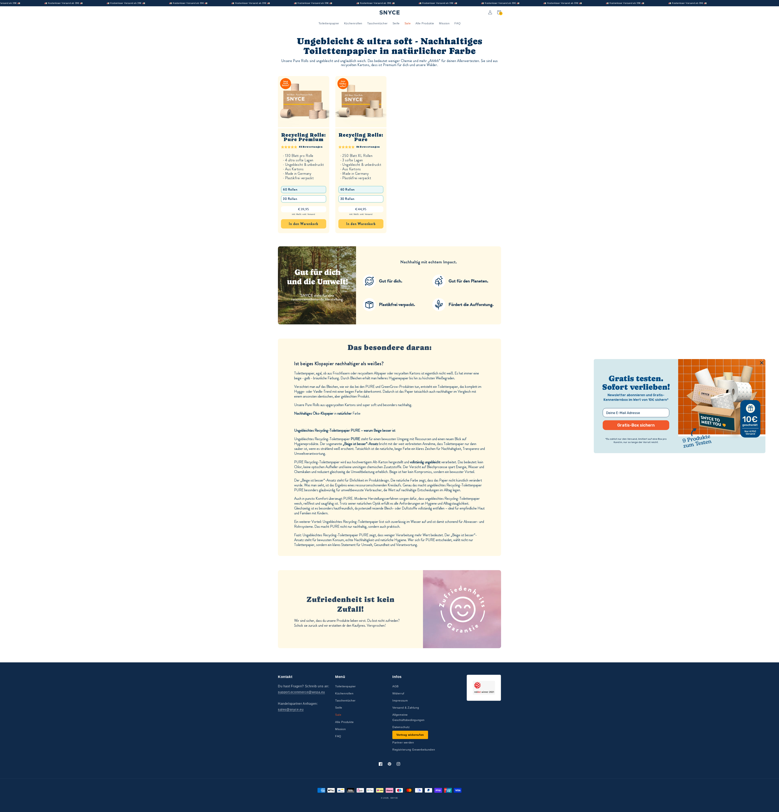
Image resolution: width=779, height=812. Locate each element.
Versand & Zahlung (405, 707)
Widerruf (398, 693)
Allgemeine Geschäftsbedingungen (408, 717)
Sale (338, 714)
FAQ (338, 736)
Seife (338, 707)
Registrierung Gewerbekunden (413, 749)
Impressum (400, 700)
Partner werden (403, 742)
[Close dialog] (761, 362)
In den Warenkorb (303, 223)
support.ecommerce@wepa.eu (301, 692)
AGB (395, 686)
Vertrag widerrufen (410, 734)
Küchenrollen (344, 693)
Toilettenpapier (345, 686)
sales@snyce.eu (290, 709)
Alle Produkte (344, 722)
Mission (340, 729)
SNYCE (394, 798)
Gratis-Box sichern (636, 425)
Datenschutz (401, 727)
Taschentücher (345, 700)
